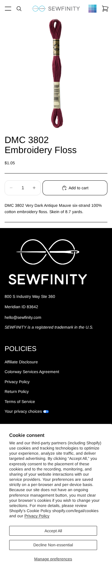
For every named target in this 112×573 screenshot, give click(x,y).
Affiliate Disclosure (21, 362)
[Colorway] (92, 8)
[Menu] (8, 9)
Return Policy (17, 391)
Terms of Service (20, 401)
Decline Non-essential (53, 545)
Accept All (53, 530)
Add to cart (78, 188)
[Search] (19, 8)
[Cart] (105, 8)
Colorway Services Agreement (32, 371)
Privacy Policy (36, 516)
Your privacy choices (23, 411)
